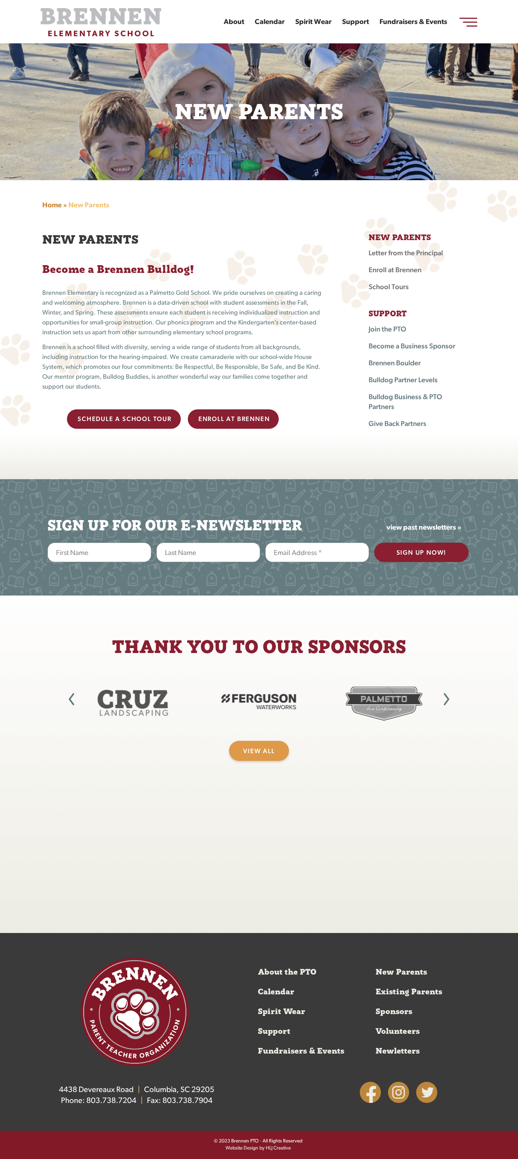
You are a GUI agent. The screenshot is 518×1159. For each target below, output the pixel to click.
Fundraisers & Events (413, 22)
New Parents (401, 972)
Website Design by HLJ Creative (258, 1148)
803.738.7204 (111, 1101)
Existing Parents (409, 991)
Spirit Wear (313, 22)
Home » (54, 205)
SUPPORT (388, 314)
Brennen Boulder (395, 363)
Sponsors (394, 1011)
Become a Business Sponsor (412, 346)
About (234, 22)
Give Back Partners (397, 424)
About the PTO (287, 972)
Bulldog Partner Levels (403, 380)
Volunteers (398, 1031)
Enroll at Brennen (395, 270)
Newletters (398, 1051)
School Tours (389, 287)
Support (355, 22)
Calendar (270, 22)
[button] (71, 699)
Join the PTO (387, 329)
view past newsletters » (424, 527)
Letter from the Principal (406, 253)
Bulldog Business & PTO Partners (405, 402)
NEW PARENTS (400, 237)
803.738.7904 (187, 1101)
